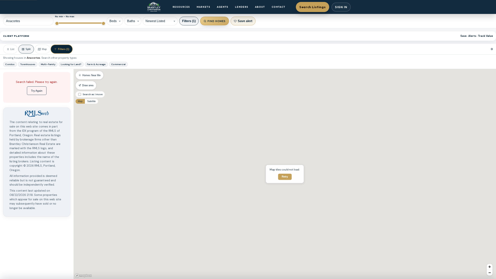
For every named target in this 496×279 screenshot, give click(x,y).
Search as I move (93, 94)
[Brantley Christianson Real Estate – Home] (153, 7)
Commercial (118, 64)
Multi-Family (48, 64)
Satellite (91, 101)
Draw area (87, 85)
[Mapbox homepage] (83, 275)
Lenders (241, 6)
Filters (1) (189, 21)
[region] (36, 174)
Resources (181, 6)
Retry (285, 176)
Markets (203, 6)
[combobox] (28, 21)
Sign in (341, 7)
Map (80, 101)
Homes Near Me (91, 75)
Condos (10, 64)
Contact (278, 6)
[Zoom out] (490, 273)
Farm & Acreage (96, 64)
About (260, 6)
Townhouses (27, 64)
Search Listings (312, 7)
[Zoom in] (490, 267)
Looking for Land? (71, 64)
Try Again (36, 90)
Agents (222, 6)
